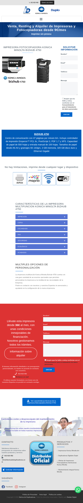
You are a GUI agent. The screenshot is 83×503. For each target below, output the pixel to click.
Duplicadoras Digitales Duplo (68, 455)
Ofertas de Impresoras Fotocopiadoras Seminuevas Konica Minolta (67, 463)
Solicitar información (14, 470)
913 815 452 (8, 456)
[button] (78, 490)
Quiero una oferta (47, 2)
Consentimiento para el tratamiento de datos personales (69, 107)
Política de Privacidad (29, 494)
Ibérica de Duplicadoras (27, 497)
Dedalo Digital (71, 497)
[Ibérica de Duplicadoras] (41, 10)
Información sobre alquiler (21, 353)
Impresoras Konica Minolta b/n (68, 450)
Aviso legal (43, 494)
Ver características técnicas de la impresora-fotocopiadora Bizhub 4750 (41, 402)
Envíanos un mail (22, 377)
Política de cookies (55, 494)
